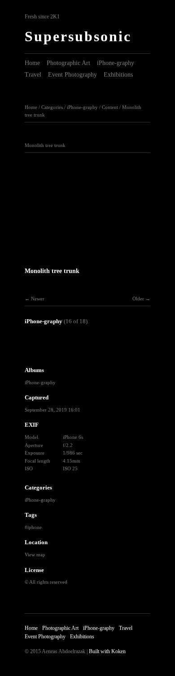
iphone (34, 527)
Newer (37, 298)
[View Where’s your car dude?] (38, 352)
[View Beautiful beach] (97, 352)
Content (110, 107)
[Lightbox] (87, 259)
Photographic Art (68, 63)
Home (32, 63)
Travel (33, 74)
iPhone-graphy (115, 63)
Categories (52, 107)
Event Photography (72, 74)
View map (35, 554)
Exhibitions (118, 74)
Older (138, 298)
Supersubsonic (78, 36)
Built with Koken (107, 651)
